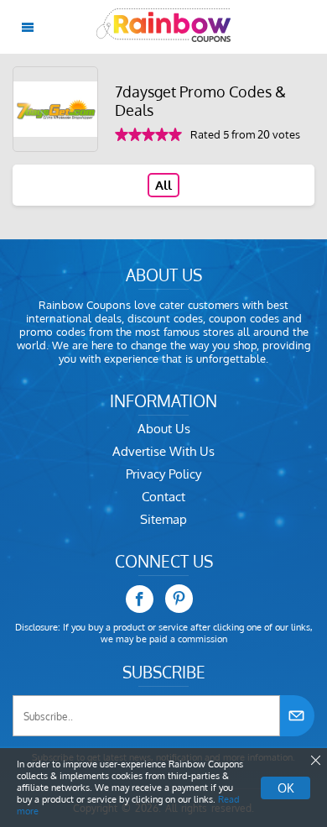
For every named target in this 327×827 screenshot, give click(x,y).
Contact (163, 497)
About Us (164, 429)
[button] (314, 760)
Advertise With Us (163, 451)
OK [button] (285, 788)
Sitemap (163, 519)
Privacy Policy (163, 474)
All (163, 185)
